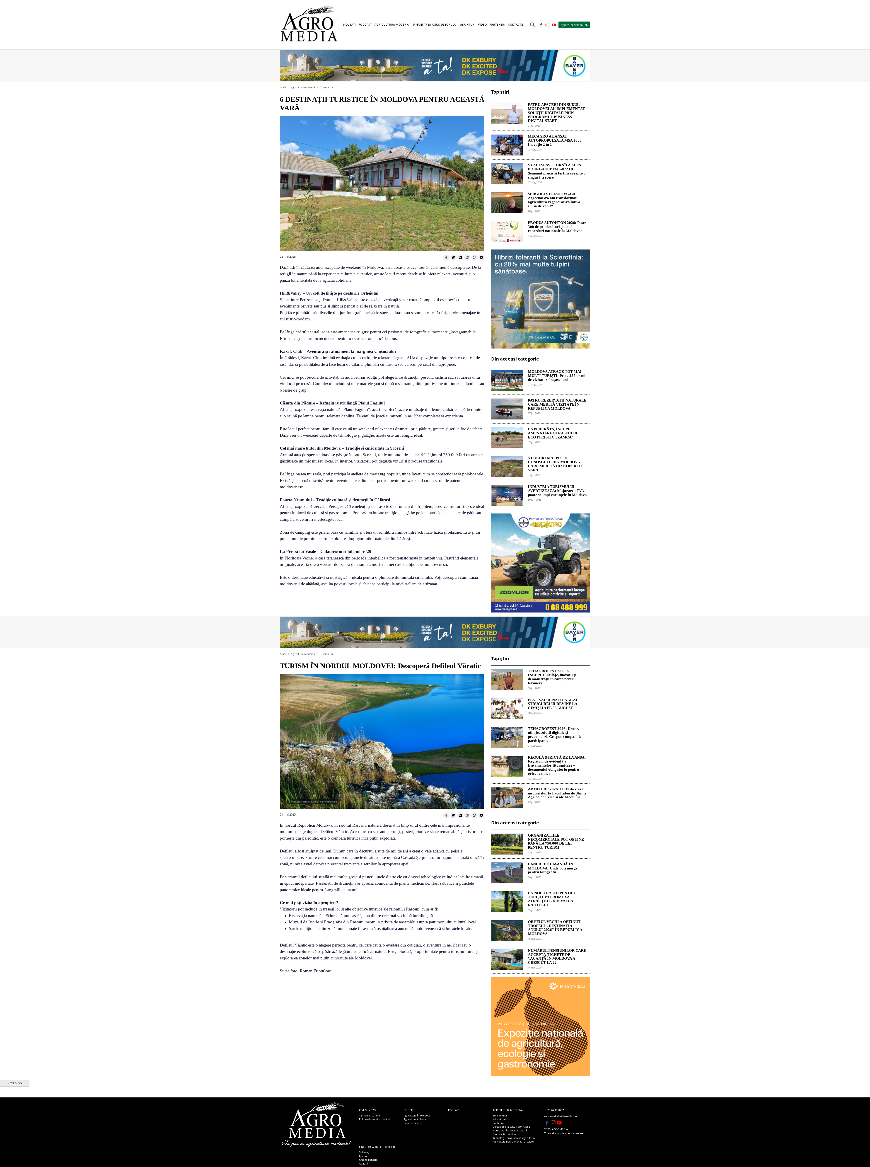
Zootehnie (499, 1123)
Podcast (365, 25)
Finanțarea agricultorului (377, 1147)
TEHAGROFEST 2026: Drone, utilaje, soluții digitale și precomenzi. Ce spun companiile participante (555, 735)
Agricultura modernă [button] (393, 25)
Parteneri (497, 25)
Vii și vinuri (499, 1119)
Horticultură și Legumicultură (510, 1130)
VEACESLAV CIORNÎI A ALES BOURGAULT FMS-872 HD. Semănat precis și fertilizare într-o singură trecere (557, 171)
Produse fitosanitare (505, 1134)
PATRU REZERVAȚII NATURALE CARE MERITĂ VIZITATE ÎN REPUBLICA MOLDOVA (557, 404)
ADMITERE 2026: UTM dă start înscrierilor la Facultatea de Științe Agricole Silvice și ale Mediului (557, 793)
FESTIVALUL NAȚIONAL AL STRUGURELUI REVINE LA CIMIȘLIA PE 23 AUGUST (553, 704)
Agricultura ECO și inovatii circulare (513, 1141)
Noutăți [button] (349, 25)
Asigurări (364, 1163)
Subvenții (364, 1152)
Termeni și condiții (370, 1115)
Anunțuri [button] (467, 25)
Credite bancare (368, 1159)
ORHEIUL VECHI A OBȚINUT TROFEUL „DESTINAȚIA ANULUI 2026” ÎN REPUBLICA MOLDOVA (555, 928)
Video (482, 25)
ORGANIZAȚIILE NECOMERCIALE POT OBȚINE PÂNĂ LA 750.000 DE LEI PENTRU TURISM (556, 841)
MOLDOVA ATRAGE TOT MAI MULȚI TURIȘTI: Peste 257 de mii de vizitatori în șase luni (557, 376)
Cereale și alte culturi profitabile (511, 1126)
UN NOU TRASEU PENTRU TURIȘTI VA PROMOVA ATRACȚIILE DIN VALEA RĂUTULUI (551, 899)
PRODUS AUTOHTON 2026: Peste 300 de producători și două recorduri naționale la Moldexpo (557, 227)
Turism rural (326, 87)
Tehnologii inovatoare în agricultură (514, 1138)
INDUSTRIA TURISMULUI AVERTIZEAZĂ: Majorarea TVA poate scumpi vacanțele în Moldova (557, 491)
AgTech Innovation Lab (574, 25)
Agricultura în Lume (415, 1119)
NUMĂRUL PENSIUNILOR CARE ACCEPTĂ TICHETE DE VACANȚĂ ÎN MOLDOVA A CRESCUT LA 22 (557, 957)
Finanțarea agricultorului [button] (435, 25)
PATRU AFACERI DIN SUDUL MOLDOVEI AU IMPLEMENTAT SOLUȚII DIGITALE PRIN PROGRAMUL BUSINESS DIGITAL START (556, 113)
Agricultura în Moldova (417, 1115)
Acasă (283, 87)
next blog (15, 1083)
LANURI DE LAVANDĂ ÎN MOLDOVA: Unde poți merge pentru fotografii (553, 868)
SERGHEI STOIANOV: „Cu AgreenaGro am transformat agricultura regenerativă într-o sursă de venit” (554, 200)
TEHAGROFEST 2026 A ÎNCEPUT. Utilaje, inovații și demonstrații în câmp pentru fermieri (552, 677)
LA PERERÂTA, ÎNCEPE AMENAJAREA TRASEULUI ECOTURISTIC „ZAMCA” (553, 433)
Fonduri (363, 1156)
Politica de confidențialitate (375, 1119)
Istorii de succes (413, 1123)
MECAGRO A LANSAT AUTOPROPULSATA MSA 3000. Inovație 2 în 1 (555, 140)
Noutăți (409, 1110)
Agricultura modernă (303, 87)
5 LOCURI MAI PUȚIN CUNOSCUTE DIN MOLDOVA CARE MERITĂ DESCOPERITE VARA (555, 464)
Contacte (515, 25)
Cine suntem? (367, 1110)
